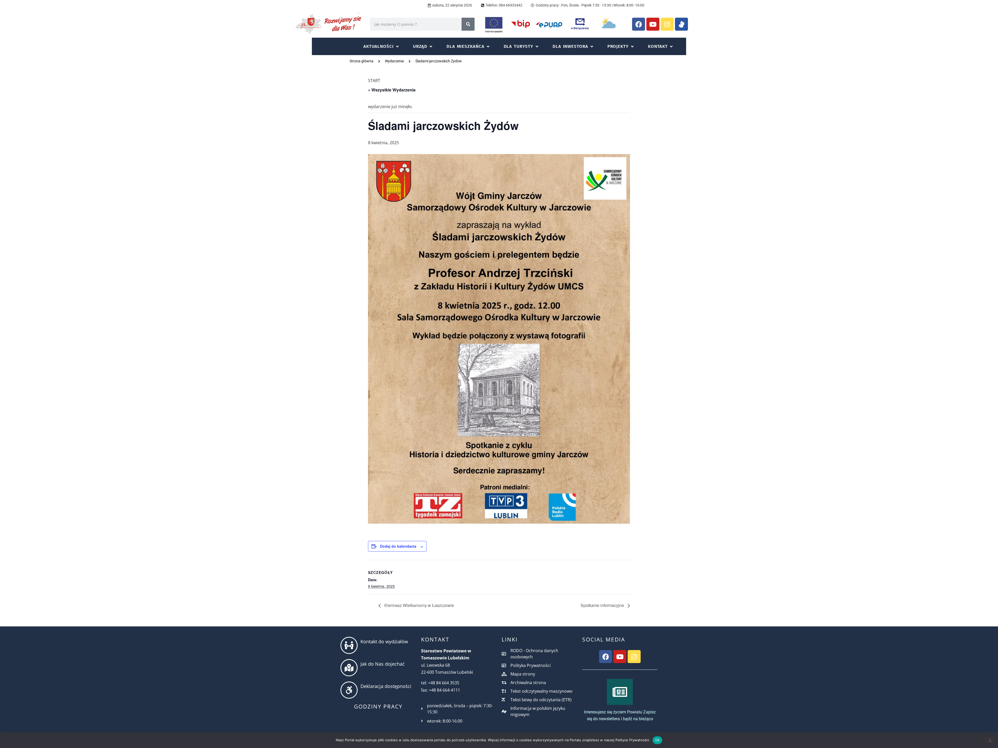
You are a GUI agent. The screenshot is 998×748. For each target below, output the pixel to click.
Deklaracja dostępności (385, 686)
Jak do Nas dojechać (382, 664)
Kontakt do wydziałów (384, 641)
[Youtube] (652, 24)
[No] (989, 740)
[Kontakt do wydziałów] (349, 645)
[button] (381, 46)
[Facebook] (638, 24)
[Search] (468, 24)
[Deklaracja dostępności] (349, 690)
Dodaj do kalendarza (398, 546)
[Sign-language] (681, 24)
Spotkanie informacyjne (603, 605)
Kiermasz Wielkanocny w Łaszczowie (418, 605)
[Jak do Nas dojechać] (349, 667)
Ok (657, 740)
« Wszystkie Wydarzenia (392, 90)
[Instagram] (667, 24)
